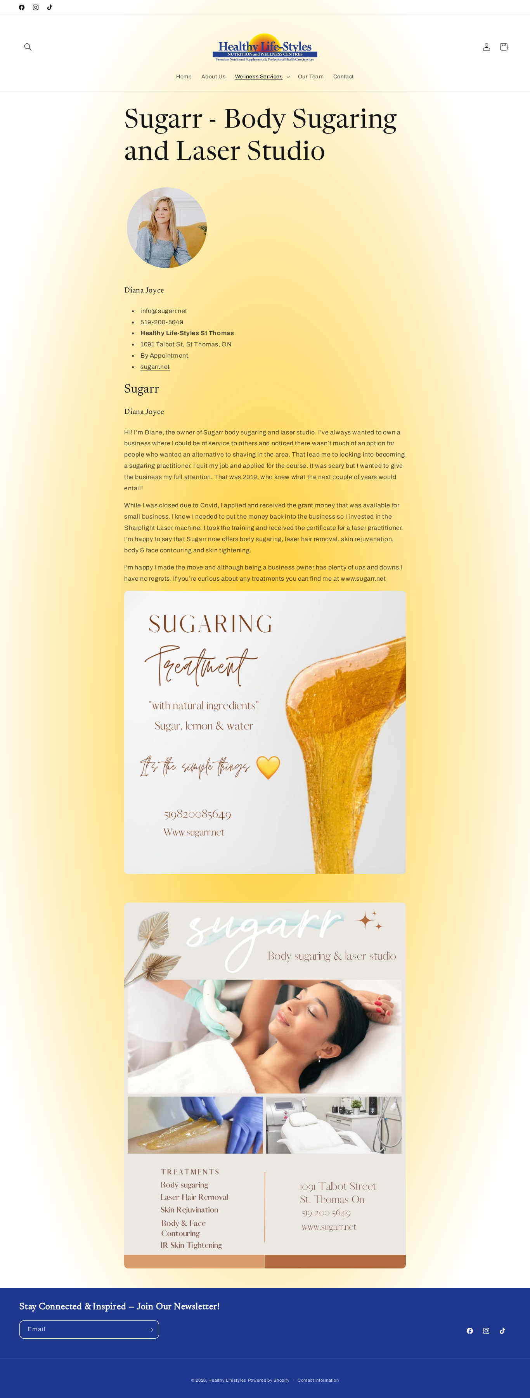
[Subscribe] (150, 1330)
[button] (27, 46)
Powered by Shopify (269, 1380)
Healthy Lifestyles (227, 1380)
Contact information (318, 1379)
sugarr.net (155, 366)
